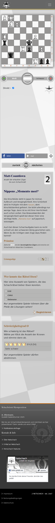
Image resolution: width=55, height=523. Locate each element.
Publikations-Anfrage (12, 428)
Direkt (7, 88)
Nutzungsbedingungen (8, 498)
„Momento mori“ (24, 219)
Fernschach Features (12, 449)
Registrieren (43, 312)
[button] (13, 156)
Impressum (8, 494)
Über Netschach (10, 440)
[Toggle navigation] (49, 4)
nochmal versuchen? (18, 185)
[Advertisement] (27, 122)
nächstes (37, 165)
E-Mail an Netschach (12, 444)
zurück (16, 165)
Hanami (31, 205)
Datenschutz (8, 503)
